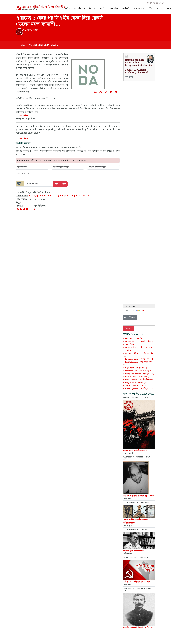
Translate (143, 310)
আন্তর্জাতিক (114, 8)
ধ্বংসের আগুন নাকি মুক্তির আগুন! (135, 450)
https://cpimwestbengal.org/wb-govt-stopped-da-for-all (59, 196)
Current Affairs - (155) (138, 355)
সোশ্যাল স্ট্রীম (137, 8)
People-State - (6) (138, 376)
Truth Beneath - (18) (136, 385)
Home (22, 45)
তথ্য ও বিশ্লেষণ (79, 8)
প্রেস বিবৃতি (125, 8)
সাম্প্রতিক (103, 8)
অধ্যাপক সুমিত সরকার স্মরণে (133, 550)
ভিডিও (151, 8)
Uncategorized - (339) (139, 388)
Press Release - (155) (139, 379)
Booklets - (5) (133, 338)
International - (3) (138, 370)
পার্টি (66, 8)
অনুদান (159, 8)
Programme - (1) (136, 382)
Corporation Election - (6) (137, 349)
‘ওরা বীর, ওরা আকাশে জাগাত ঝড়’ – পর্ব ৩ (138, 495)
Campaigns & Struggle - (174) (138, 343)
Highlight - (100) (136, 367)
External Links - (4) (139, 359)
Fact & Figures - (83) (138, 363)
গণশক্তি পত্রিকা (22, 115)
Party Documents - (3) (139, 373)
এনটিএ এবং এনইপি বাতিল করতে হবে (136, 581)
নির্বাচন (91, 8)
